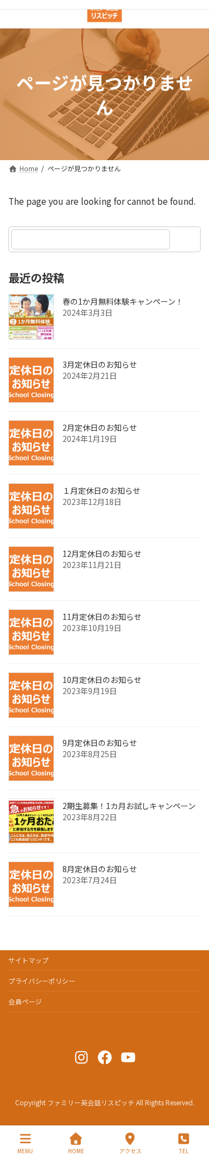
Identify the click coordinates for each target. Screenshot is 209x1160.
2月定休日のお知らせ (99, 427)
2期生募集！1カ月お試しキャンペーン (129, 805)
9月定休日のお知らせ (99, 742)
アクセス (130, 1150)
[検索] (187, 239)
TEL (183, 1150)
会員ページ (25, 1001)
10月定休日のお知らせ (102, 679)
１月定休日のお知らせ (101, 490)
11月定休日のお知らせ (102, 616)
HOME (76, 1150)
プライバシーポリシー (41, 980)
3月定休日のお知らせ (99, 364)
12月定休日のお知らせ (102, 553)
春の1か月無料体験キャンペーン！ (122, 301)
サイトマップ (28, 960)
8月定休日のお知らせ (99, 868)
